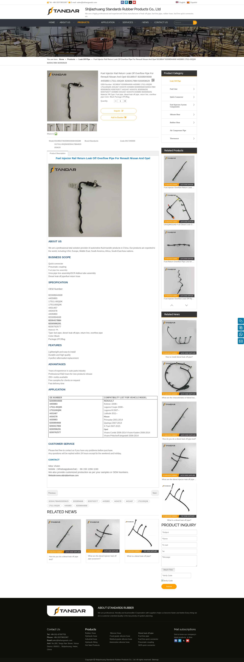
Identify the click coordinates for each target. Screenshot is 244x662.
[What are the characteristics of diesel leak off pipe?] (179, 378)
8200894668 (78, 501)
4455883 (68, 506)
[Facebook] (122, 2)
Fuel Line (173, 89)
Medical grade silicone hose (121, 639)
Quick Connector (176, 97)
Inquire (117, 111)
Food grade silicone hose (120, 636)
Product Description (57, 153)
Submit (169, 586)
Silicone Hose (175, 114)
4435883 (106, 501)
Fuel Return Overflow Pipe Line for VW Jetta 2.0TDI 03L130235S (179, 262)
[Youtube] (134, 2)
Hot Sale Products (92, 645)
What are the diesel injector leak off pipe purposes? (102, 557)
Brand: (87, 141)
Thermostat (174, 138)
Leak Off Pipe (175, 81)
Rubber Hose (175, 122)
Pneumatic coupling (146, 642)
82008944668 (81, 506)
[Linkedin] (126, 2)
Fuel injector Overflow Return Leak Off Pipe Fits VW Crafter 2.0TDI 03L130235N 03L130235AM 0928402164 (179, 187)
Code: (122, 141)
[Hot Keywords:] (195, 22)
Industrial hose (91, 639)
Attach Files (168, 570)
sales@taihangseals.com (62, 640)
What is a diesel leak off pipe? (139, 556)
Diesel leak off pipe (146, 633)
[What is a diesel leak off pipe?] (142, 536)
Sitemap (155, 660)
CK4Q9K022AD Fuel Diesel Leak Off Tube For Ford (179, 225)
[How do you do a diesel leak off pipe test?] (64, 536)
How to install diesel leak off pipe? (179, 357)
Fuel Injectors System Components (178, 106)
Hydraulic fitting (91, 642)
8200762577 (93, 501)
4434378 (117, 501)
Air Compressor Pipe (178, 130)
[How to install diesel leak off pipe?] (179, 337)
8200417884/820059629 (58, 501)
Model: (51, 141)
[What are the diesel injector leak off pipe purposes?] (103, 536)
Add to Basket (117, 117)
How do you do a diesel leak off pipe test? (63, 558)
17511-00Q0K (54, 506)
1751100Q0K (143, 501)
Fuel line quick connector (148, 639)
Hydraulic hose (91, 636)
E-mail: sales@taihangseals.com (82, 2)
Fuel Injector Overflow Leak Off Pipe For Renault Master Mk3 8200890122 (179, 299)
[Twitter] (130, 2)
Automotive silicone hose (115, 642)
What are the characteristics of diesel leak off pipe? (179, 398)
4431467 (129, 501)
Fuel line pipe (143, 636)
